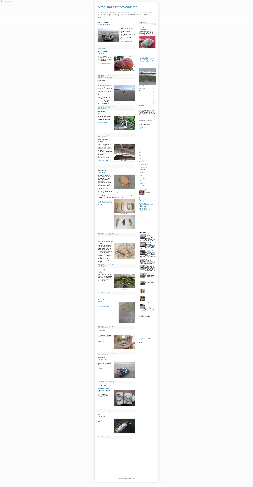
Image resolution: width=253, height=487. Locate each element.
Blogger (134, 478)
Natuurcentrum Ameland (144, 128)
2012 (141, 161)
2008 (141, 185)
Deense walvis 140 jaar (144, 259)
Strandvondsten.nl (143, 127)
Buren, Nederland (103, 108)
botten (102, 47)
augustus (143, 170)
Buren (104, 47)
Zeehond (108, 107)
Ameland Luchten (143, 208)
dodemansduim (103, 234)
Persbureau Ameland (144, 126)
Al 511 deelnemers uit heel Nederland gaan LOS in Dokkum (147, 63)
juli (141, 172)
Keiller (104, 411)
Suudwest (106, 354)
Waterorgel (147, 234)
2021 (141, 155)
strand (115, 234)
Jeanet (148, 189)
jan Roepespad (111, 234)
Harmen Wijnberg (107, 135)
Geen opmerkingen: (111, 75)
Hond (105, 107)
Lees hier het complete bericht (103, 306)
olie (103, 382)
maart (142, 177)
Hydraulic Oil (102, 359)
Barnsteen (101, 53)
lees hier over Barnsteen (105, 68)
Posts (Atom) (105, 442)
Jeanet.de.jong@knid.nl (143, 113)
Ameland (101, 411)
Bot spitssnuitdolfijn (148, 281)
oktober (142, 169)
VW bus (100, 272)
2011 (141, 180)
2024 (141, 152)
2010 (141, 182)
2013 (141, 160)
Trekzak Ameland (143, 203)
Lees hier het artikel (102, 122)
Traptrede (101, 142)
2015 (141, 157)
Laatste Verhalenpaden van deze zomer (146, 200)
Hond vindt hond (103, 83)
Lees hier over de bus (103, 282)
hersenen (107, 234)
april (142, 175)
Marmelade (107, 411)
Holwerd (106, 327)
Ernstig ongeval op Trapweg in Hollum (147, 56)
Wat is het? (101, 172)
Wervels (146, 265)
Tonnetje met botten (104, 24)
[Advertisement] (116, 454)
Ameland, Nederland (104, 48)
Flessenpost (101, 114)
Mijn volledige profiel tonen (150, 193)
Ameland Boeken (143, 199)
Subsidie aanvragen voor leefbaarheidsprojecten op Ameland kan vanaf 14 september (147, 58)
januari (142, 178)
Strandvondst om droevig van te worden (149, 251)
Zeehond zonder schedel (105, 241)
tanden (118, 234)
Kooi (103, 265)
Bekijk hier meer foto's (102, 341)
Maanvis (146, 296)
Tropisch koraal (142, 29)
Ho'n (103, 107)
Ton (108, 47)
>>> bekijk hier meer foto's (126, 41)
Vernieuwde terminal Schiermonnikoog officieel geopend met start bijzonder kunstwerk (147, 53)
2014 (141, 158)
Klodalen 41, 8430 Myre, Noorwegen (106, 77)
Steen (146, 304)
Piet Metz (111, 411)
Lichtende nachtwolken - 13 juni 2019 (146, 209)
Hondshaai (101, 333)
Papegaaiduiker (102, 416)
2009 (141, 183)
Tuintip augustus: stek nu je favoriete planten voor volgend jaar (146, 61)
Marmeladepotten (103, 388)
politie (106, 47)
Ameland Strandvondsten (117, 6)
